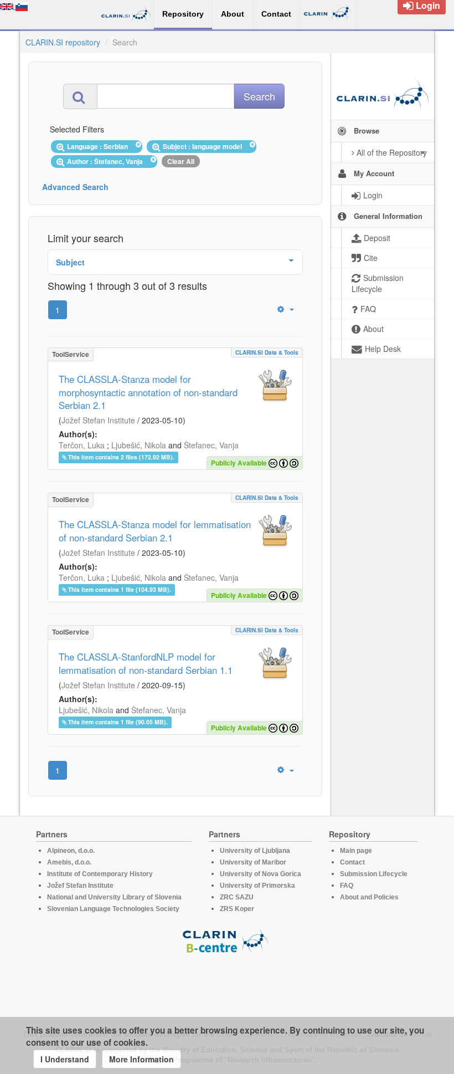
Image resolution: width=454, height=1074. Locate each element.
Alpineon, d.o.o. (71, 851)
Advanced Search (75, 186)
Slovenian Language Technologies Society (113, 909)
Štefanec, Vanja (211, 445)
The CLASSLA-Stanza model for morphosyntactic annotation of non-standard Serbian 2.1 (148, 392)
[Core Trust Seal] (227, 985)
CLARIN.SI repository (62, 42)
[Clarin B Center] (227, 940)
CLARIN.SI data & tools (266, 352)
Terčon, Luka (82, 445)
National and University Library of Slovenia (114, 897)
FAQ (346, 885)
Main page (356, 851)
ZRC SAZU (237, 897)
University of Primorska (257, 885)
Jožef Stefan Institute (98, 420)
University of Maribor (253, 862)
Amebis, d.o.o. (69, 862)
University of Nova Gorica (260, 874)
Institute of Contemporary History (100, 874)
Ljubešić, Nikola (138, 445)
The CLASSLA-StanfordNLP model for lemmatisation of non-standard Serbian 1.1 (146, 663)
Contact (352, 862)
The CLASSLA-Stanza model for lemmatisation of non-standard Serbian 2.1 (155, 531)
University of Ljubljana (255, 851)
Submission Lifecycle (373, 874)
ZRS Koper (237, 909)
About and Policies (369, 897)
